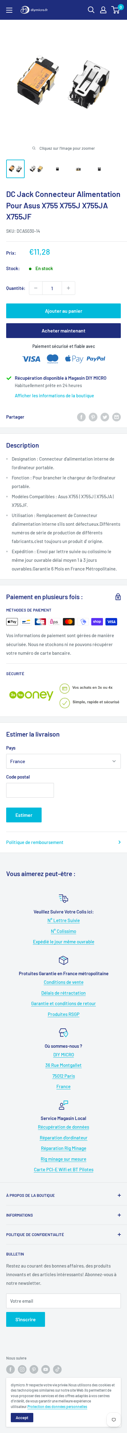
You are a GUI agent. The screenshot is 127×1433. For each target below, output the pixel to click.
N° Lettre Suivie (63, 920)
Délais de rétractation (63, 993)
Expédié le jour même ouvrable (63, 941)
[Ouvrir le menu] (9, 10)
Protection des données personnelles (57, 1406)
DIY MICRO (63, 1054)
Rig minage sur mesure (63, 1159)
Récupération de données (63, 1127)
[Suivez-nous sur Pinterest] (34, 1369)
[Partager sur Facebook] (81, 416)
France (63, 1086)
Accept (22, 1417)
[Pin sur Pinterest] (93, 416)
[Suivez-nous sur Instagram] (22, 1369)
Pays (10, 747)
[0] (116, 10)
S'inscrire (25, 1319)
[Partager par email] (116, 416)
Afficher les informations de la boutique (54, 395)
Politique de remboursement (34, 842)
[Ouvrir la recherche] (91, 9)
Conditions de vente (64, 982)
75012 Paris (63, 1076)
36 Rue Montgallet (63, 1065)
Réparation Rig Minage (63, 1148)
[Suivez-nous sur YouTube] (45, 1369)
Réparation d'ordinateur (64, 1137)
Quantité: (15, 288)
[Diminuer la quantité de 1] (35, 288)
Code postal (18, 776)
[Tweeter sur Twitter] (104, 416)
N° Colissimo (63, 931)
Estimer (23, 815)
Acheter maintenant (63, 330)
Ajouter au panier (63, 311)
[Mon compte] (103, 9)
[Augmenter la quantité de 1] (68, 288)
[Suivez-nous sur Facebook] (10, 1369)
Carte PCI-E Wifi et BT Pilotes (63, 1169)
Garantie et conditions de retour (63, 1003)
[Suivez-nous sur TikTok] (57, 1369)
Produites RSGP (64, 1014)
